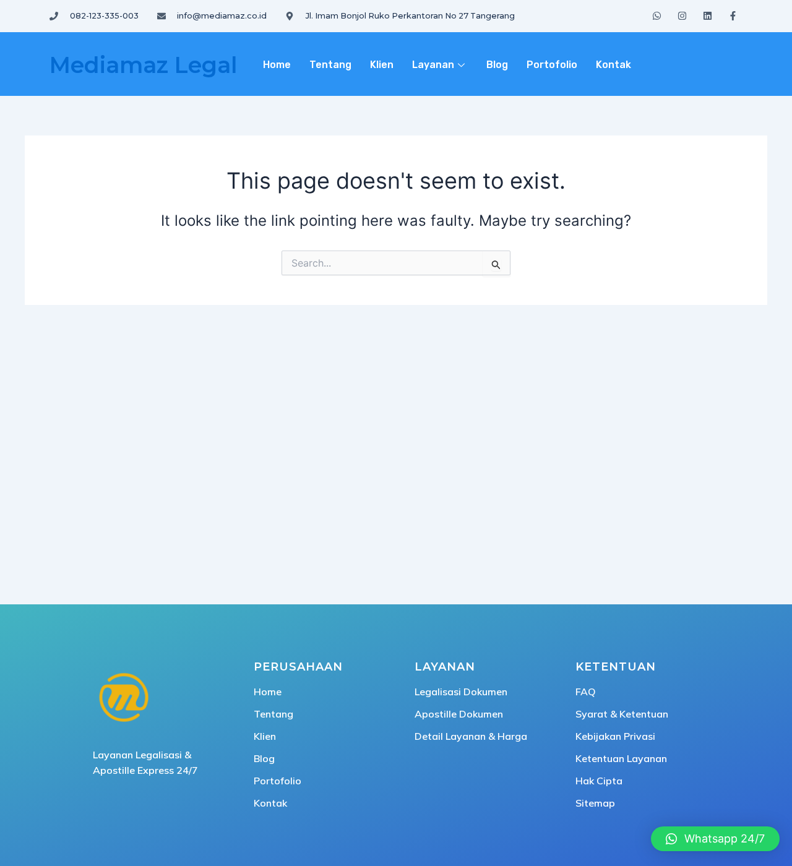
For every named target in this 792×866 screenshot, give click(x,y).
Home (277, 65)
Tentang (330, 65)
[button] (715, 838)
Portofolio (552, 65)
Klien (382, 65)
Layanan (433, 65)
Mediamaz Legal (143, 65)
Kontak (613, 65)
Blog (497, 65)
